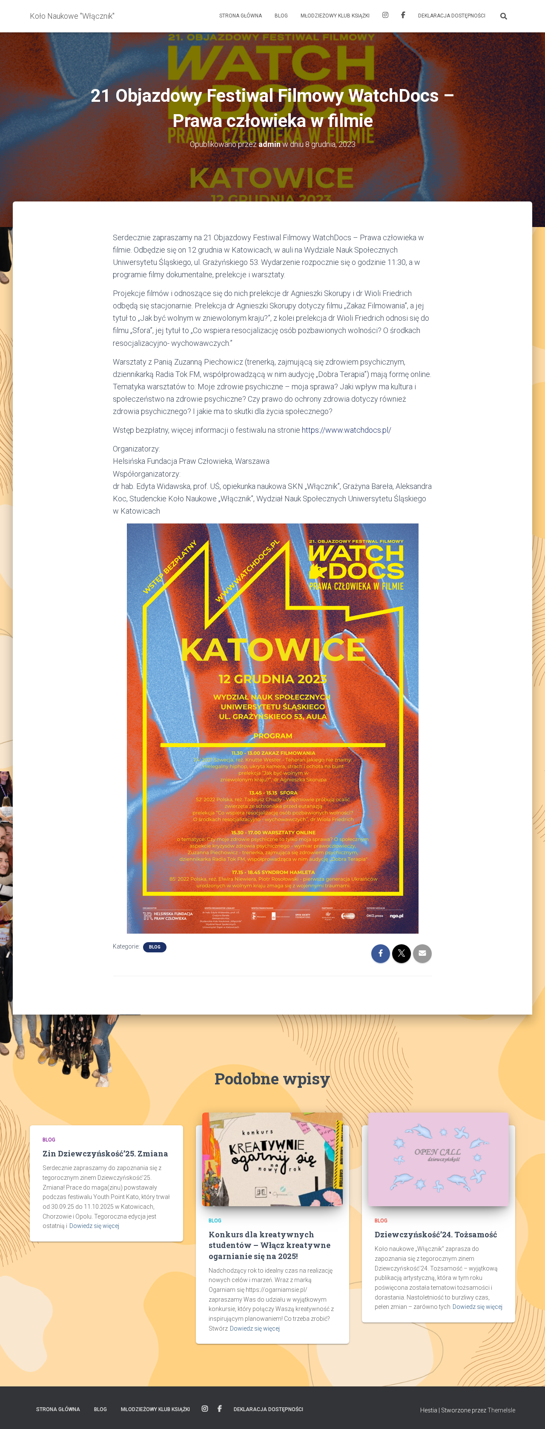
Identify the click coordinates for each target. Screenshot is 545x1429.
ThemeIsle (501, 1410)
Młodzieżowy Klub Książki (335, 16)
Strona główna (240, 16)
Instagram (385, 16)
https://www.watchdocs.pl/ (346, 430)
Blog (281, 16)
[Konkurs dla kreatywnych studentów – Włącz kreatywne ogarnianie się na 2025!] (272, 1159)
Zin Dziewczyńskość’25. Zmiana (105, 1153)
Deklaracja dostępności (451, 16)
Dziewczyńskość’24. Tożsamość (436, 1234)
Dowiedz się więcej (94, 1225)
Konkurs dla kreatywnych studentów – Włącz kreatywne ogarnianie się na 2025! (269, 1245)
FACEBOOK (403, 16)
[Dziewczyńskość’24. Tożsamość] (438, 1159)
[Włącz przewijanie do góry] (528, 1412)
